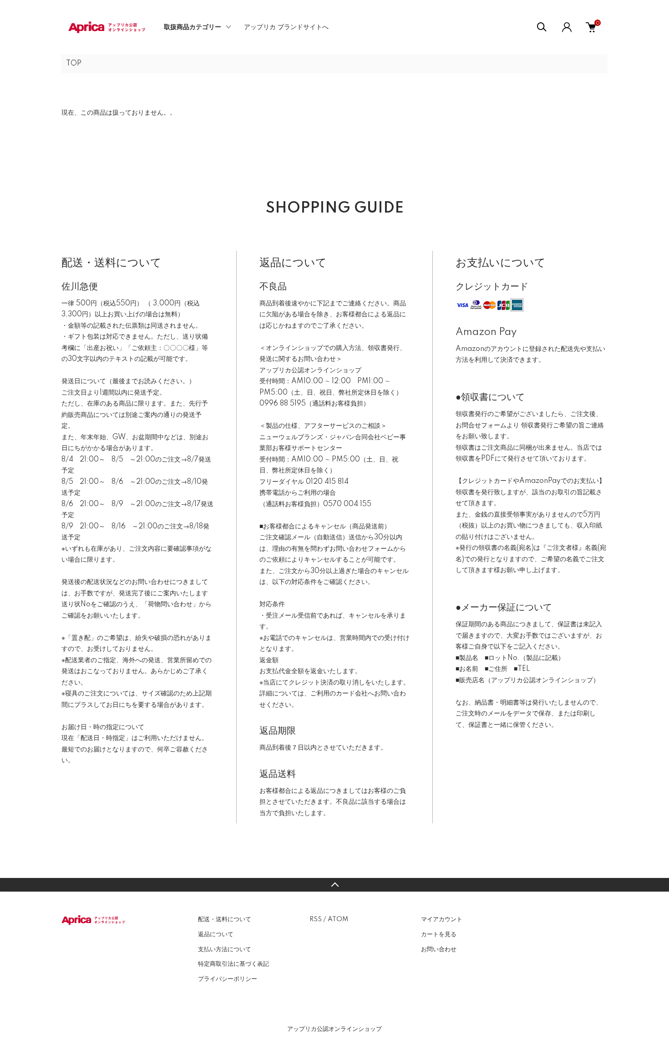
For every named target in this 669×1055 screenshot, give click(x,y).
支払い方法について (224, 949)
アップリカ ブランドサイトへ (286, 27)
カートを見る (438, 934)
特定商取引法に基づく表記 (233, 964)
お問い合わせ (438, 949)
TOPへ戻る (334, 885)
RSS (315, 919)
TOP (73, 63)
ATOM (338, 919)
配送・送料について (224, 919)
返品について (215, 934)
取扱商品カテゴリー (192, 27)
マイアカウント (441, 919)
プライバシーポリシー (227, 979)
